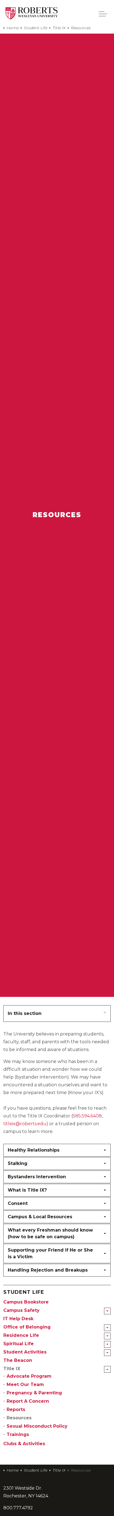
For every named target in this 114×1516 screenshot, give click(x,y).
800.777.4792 (18, 1507)
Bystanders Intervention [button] (37, 1176)
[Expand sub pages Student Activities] (107, 1352)
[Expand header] (103, 14)
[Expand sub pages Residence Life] (107, 1336)
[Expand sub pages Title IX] (107, 1369)
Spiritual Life (18, 1343)
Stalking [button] (17, 1163)
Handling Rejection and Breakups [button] (48, 1270)
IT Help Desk (18, 1318)
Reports (16, 1409)
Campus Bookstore (26, 1302)
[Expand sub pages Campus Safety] (107, 1311)
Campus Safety (21, 1310)
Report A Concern (28, 1401)
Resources (19, 1417)
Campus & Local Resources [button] (40, 1216)
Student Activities (24, 1352)
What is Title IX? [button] (27, 1190)
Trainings (18, 1434)
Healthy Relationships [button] (33, 1150)
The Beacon (17, 1360)
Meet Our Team (25, 1384)
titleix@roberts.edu (24, 1123)
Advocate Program (29, 1376)
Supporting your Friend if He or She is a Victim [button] (50, 1253)
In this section (25, 1013)
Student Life (23, 1292)
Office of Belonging (27, 1327)
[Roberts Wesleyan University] (32, 13)
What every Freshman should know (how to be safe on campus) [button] (50, 1233)
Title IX (11, 1368)
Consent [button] (18, 1203)
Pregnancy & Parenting (34, 1392)
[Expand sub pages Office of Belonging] (107, 1327)
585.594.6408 (87, 1116)
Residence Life (21, 1335)
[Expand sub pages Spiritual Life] (107, 1344)
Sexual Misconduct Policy (37, 1426)
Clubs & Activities (24, 1443)
